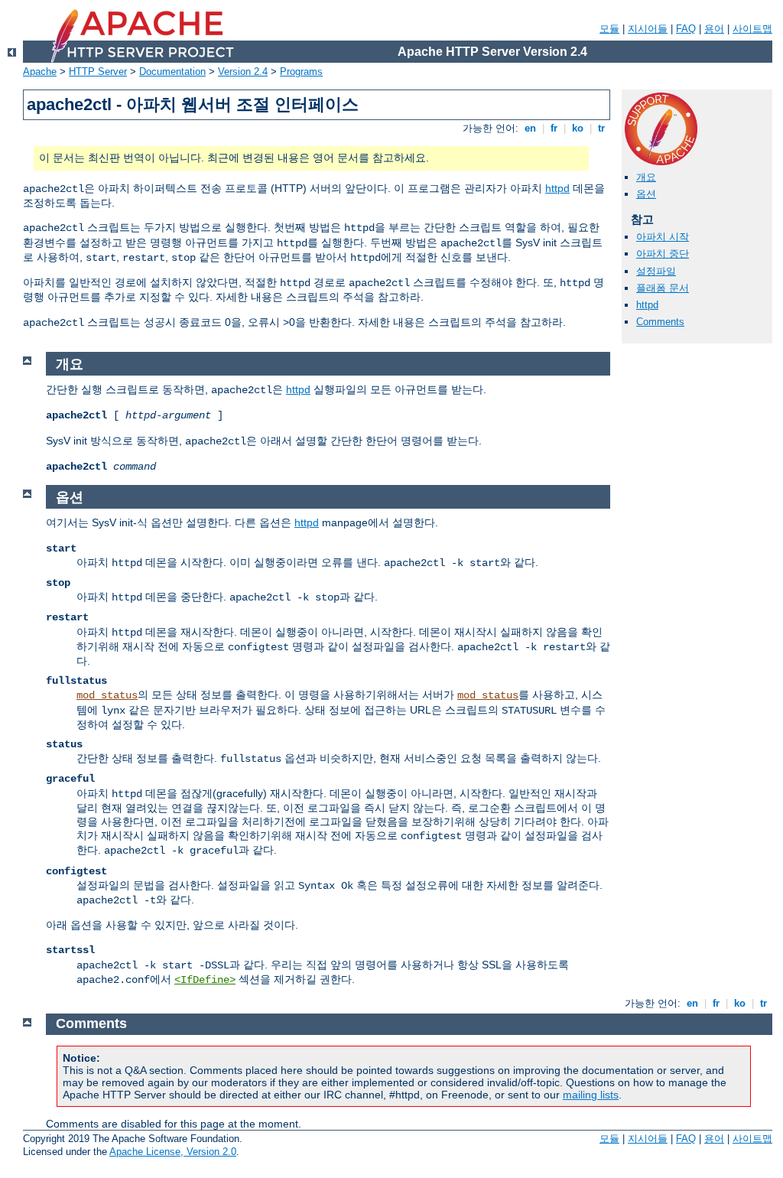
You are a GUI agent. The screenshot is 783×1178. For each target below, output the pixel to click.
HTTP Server (98, 71)
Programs (301, 71)
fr (553, 128)
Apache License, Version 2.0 (172, 1151)
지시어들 (648, 28)
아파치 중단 (662, 253)
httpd (557, 188)
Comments (660, 321)
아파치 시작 (662, 236)
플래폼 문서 (662, 288)
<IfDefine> (205, 980)
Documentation (172, 71)
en (530, 128)
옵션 (646, 194)
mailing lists (591, 1095)
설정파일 (656, 271)
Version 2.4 (243, 71)
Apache (40, 71)
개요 (646, 177)
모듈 (609, 28)
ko (577, 128)
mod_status (107, 695)
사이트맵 (752, 28)
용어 (714, 28)
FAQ (686, 28)
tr (601, 128)
